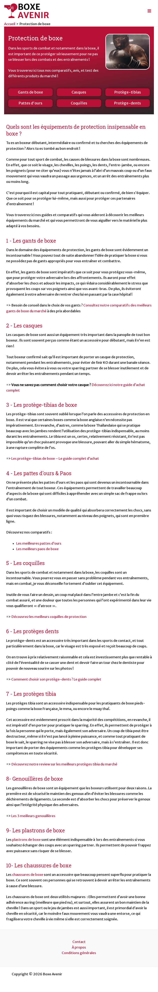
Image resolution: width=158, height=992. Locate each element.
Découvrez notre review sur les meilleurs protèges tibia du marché (64, 764)
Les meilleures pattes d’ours (38, 543)
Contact (79, 942)
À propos (79, 947)
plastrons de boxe (26, 840)
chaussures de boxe (27, 875)
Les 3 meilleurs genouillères (33, 816)
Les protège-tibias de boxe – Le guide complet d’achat (55, 458)
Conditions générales (79, 953)
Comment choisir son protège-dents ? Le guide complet (56, 679)
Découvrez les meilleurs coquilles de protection (49, 617)
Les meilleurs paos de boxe (37, 549)
